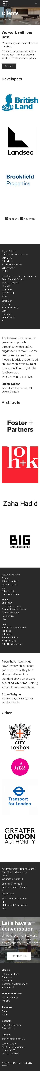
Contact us (19, 956)
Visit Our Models (10, 997)
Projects (6, 1001)
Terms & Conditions (11, 1025)
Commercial (8, 977)
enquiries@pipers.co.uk (13, 1038)
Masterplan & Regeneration (15, 984)
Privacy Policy (8, 1028)
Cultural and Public (11, 974)
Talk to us (9, 66)
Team (4, 1011)
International (8, 987)
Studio (5, 1014)
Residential (7, 980)
